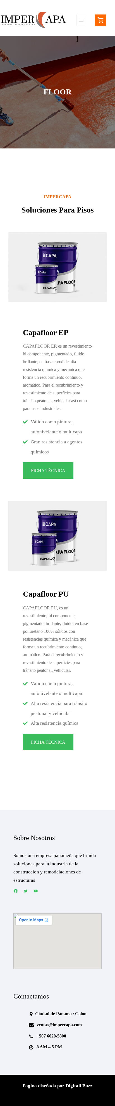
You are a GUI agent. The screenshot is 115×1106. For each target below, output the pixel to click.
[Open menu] (81, 20)
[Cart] (100, 20)
